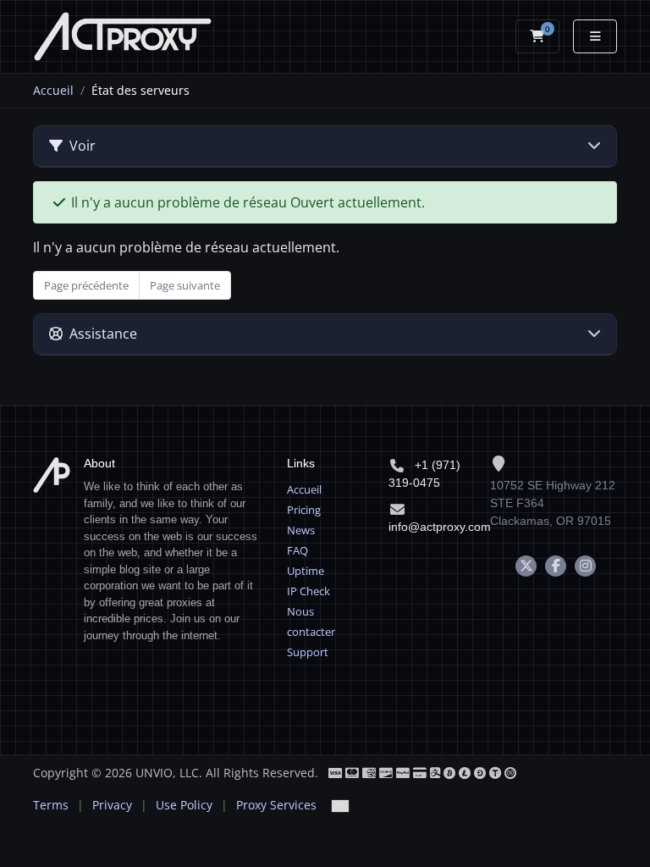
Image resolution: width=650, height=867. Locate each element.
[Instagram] (585, 566)
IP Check (308, 591)
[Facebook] (555, 566)
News (301, 530)
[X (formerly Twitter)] (526, 566)
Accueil (53, 90)
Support (307, 652)
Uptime (305, 570)
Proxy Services (276, 805)
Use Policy (184, 805)
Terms (51, 805)
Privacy (112, 805)
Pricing (304, 509)
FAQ (297, 550)
